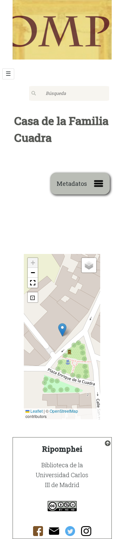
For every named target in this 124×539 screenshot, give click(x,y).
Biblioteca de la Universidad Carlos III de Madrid (62, 475)
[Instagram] (86, 532)
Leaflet (36, 411)
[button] (62, 330)
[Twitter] (70, 532)
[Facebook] (38, 532)
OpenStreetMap (64, 411)
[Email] (54, 532)
